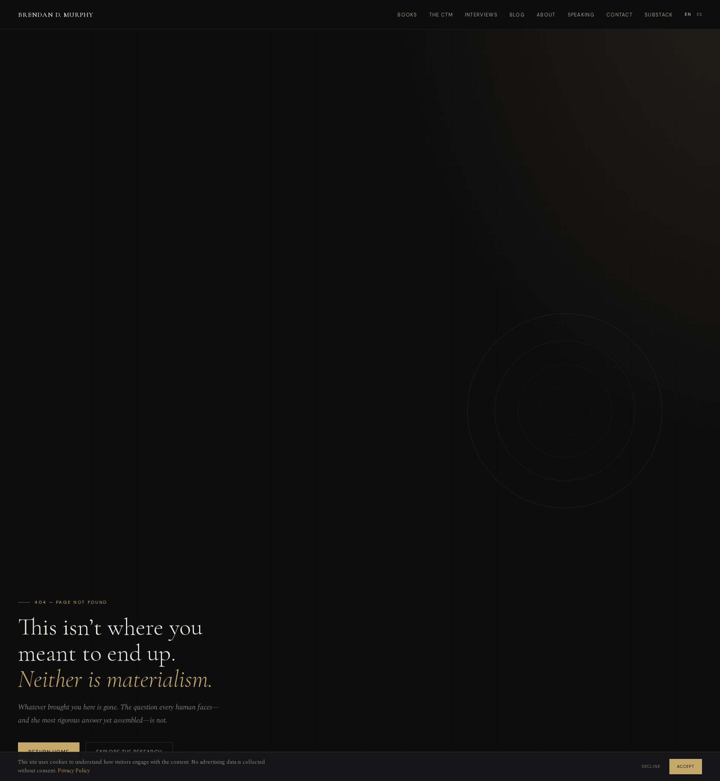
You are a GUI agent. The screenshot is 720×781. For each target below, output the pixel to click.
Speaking (581, 15)
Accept (685, 766)
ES (699, 14)
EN (688, 14)
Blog (517, 15)
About (546, 15)
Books (407, 15)
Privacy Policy (74, 771)
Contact (619, 15)
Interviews (481, 15)
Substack (659, 15)
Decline (651, 766)
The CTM (441, 15)
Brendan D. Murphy (55, 14)
